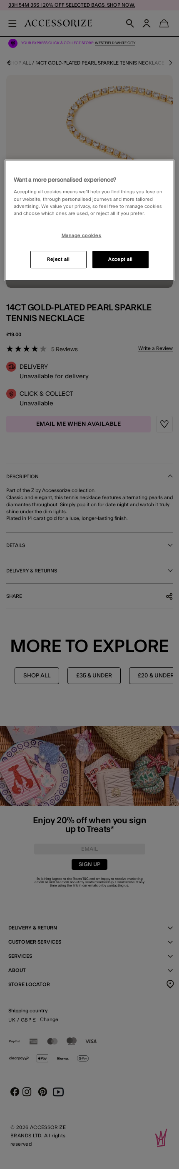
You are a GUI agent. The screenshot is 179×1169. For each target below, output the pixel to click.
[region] (90, 220)
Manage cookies (82, 235)
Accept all (120, 259)
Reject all (58, 259)
